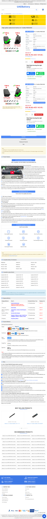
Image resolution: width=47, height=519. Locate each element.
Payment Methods (5, 500)
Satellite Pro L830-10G (20, 287)
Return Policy (27, 492)
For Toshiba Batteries (7, 13)
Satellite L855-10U (19, 285)
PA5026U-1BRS (4, 264)
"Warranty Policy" (24, 216)
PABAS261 (18, 264)
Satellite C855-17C (19, 277)
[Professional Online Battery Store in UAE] (23, 7)
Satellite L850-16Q (34, 281)
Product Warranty (5, 490)
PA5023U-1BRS (34, 266)
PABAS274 (33, 264)
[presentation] (23, 137)
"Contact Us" (21, 380)
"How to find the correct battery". (32, 380)
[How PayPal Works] (34, 510)
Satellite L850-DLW (34, 283)
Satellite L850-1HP (4, 283)
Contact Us (27, 497)
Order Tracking (4, 497)
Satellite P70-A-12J (34, 285)
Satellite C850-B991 (4, 277)
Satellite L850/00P (19, 281)
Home (2, 13)
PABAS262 (18, 266)
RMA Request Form (28, 493)
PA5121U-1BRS (4, 266)
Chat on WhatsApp (41, 73)
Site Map (3, 493)
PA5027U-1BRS (19, 268)
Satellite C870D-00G (19, 279)
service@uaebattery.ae (30, 499)
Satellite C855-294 (4, 279)
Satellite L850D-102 (19, 283)
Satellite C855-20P (34, 277)
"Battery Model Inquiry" (13, 255)
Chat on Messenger (32, 73)
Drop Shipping (4, 502)
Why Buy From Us (5, 492)
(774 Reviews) (33, 58)
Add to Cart (39, 62)
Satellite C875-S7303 (5, 281)
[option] (12, 39)
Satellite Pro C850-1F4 (5, 287)
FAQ (26, 490)
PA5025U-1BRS (34, 262)
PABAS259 (18, 262)
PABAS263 (33, 268)
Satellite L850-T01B (4, 285)
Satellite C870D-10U (34, 279)
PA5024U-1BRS (4, 268)
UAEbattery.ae (10, 515)
